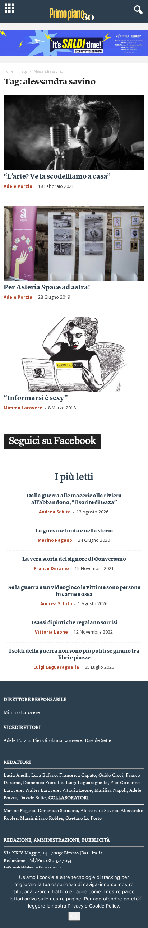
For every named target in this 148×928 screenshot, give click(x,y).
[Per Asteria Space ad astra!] (74, 243)
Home (8, 71)
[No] (139, 898)
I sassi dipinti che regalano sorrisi (74, 623)
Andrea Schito (55, 512)
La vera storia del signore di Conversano (74, 559)
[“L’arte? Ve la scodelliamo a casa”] (74, 132)
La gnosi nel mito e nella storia (74, 531)
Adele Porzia (18, 186)
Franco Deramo (51, 568)
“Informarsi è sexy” (36, 398)
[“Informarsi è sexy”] (74, 354)
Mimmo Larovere (23, 408)
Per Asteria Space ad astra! (47, 287)
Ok (74, 916)
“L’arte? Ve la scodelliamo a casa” (57, 177)
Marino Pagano (55, 540)
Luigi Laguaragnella (56, 667)
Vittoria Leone (51, 632)
